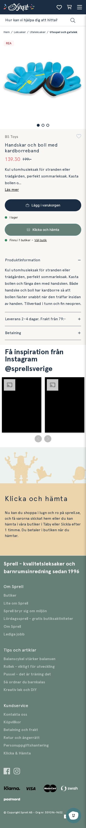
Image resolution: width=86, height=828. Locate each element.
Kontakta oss (15, 714)
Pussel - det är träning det (27, 674)
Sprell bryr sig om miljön (25, 611)
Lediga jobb (14, 634)
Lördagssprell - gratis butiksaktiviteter (38, 619)
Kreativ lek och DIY (20, 690)
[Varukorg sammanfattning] (69, 7)
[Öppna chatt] (73, 815)
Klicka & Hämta (17, 753)
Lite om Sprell (16, 603)
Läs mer (12, 190)
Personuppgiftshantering (26, 745)
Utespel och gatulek (63, 32)
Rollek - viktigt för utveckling (29, 666)
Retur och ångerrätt (22, 738)
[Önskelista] (59, 7)
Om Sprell (12, 626)
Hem (7, 32)
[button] (38, 125)
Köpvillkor (12, 722)
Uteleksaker (38, 32)
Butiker (10, 595)
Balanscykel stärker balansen (29, 659)
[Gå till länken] (7, 772)
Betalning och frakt (21, 730)
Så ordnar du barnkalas (24, 682)
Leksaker (20, 32)
